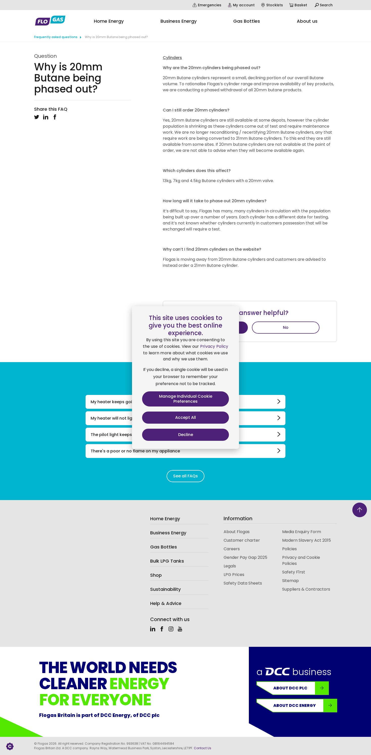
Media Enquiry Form (301, 532)
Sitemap (290, 581)
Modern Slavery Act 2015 (306, 540)
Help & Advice (165, 603)
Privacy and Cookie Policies (301, 560)
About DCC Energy (294, 705)
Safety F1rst (293, 572)
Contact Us (202, 748)
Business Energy (168, 533)
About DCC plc (290, 688)
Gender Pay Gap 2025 (245, 557)
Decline (185, 435)
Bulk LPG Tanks (167, 561)
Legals (230, 566)
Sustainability (165, 589)
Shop (156, 575)
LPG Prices (234, 574)
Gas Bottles (163, 547)
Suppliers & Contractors (306, 589)
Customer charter (242, 540)
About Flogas (237, 532)
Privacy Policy (214, 346)
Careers (232, 549)
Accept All (185, 417)
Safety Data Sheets (243, 583)
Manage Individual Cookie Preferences (185, 398)
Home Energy (165, 518)
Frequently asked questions (55, 37)
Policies (289, 549)
